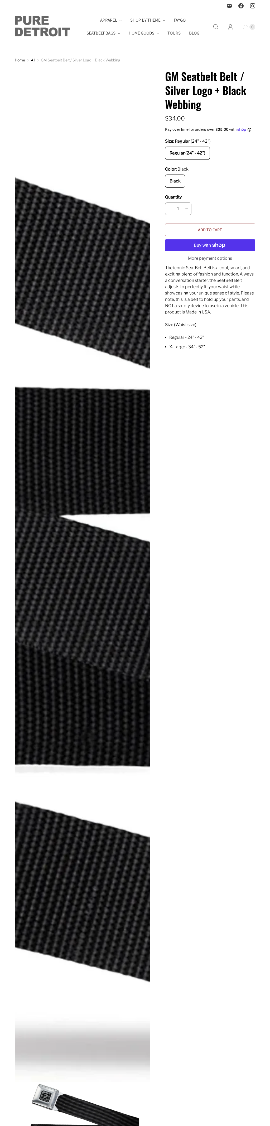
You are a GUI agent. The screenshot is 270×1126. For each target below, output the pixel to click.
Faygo (180, 20)
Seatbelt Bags (100, 33)
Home (20, 60)
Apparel (108, 20)
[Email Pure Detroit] (229, 6)
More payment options (210, 258)
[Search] (215, 27)
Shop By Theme (145, 20)
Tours (174, 33)
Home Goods (141, 33)
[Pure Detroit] (42, 27)
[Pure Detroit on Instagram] (252, 6)
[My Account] (230, 27)
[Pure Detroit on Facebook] (241, 6)
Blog (194, 33)
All (33, 60)
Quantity (173, 197)
